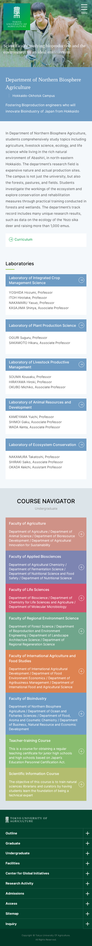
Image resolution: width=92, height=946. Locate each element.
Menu (84, 12)
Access (11, 903)
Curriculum (23, 239)
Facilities (13, 863)
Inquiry (11, 924)
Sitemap (12, 913)
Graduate (13, 843)
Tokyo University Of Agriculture (53, 935)
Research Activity (19, 883)
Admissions (15, 893)
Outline (11, 833)
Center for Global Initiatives (27, 873)
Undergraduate (18, 853)
